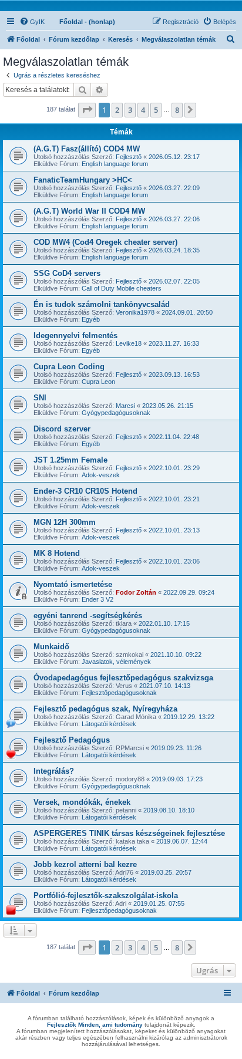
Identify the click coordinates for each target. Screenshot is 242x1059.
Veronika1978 (135, 312)
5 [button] (156, 109)
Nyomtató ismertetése (72, 584)
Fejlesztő (129, 156)
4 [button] (143, 109)
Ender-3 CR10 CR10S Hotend (85, 491)
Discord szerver (61, 428)
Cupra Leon (98, 381)
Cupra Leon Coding (69, 366)
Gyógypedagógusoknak (116, 412)
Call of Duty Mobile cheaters (122, 288)
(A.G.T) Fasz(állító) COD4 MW (86, 148)
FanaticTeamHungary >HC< (82, 180)
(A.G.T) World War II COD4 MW (89, 211)
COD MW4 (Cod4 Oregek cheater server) (105, 242)
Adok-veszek (101, 474)
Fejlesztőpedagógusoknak (119, 692)
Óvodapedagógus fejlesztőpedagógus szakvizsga (123, 677)
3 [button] (130, 109)
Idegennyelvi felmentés (75, 335)
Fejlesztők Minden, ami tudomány (95, 1024)
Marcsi (125, 405)
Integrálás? (53, 771)
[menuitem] (32, 22)
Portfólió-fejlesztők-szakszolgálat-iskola (105, 895)
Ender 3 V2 (97, 599)
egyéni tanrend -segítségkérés (87, 615)
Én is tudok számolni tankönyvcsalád (101, 304)
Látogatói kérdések (109, 723)
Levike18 (129, 343)
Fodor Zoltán (136, 592)
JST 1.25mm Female (70, 460)
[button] (87, 110)
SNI (39, 397)
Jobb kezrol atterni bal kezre (85, 864)
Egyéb (91, 319)
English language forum (115, 163)
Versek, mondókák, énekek (81, 802)
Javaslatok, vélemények (116, 661)
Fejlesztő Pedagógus (71, 740)
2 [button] (117, 109)
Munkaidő (51, 646)
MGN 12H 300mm (64, 522)
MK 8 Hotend (56, 553)
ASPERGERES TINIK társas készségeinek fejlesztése (129, 833)
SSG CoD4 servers (66, 273)
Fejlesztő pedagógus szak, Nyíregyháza (105, 708)
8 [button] (177, 109)
